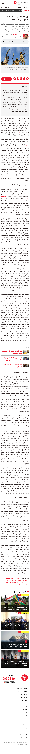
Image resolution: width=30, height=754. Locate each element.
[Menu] (3, 3)
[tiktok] (5, 678)
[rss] (3, 678)
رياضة (25, 728)
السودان (18, 132)
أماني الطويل (16, 34)
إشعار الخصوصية (22, 691)
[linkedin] (6, 678)
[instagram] (10, 678)
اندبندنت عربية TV (22, 737)
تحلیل (16, 591)
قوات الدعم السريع (22, 580)
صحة (25, 731)
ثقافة (25, 719)
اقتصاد (7, 7)
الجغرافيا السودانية (11, 580)
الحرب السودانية (9, 578)
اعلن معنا (24, 701)
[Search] (9, 3)
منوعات (25, 725)
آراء (13, 7)
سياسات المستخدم (22, 688)
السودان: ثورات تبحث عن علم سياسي (13, 365)
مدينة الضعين (24, 582)
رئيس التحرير (23, 694)
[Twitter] (12, 678)
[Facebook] (14, 678)
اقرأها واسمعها (23, 585)
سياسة (19, 7)
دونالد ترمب (25, 146)
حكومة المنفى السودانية (12, 582)
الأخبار (25, 7)
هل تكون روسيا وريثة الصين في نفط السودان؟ (12, 352)
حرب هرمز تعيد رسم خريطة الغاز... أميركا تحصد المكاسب (17, 646)
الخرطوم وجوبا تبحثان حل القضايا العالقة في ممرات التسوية (15, 608)
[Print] (15, 78)
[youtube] (8, 678)
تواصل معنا (24, 698)
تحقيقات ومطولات (22, 734)
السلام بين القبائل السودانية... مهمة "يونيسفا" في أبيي (12, 359)
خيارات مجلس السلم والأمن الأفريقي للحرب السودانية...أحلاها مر (15, 626)
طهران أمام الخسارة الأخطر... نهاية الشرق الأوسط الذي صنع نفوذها (16, 663)
